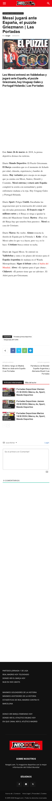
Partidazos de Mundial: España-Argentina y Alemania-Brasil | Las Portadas (40, 370)
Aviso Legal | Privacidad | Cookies (34, 793)
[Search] (48, 3)
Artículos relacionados (13, 383)
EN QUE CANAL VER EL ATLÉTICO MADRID (20, 721)
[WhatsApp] (24, 350)
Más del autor (30, 383)
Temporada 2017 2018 (11, 340)
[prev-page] (4, 425)
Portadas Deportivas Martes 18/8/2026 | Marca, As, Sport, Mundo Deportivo (30, 416)
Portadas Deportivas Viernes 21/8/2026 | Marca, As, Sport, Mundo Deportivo (30, 392)
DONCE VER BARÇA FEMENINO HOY (17, 714)
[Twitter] (18, 350)
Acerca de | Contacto (12, 793)
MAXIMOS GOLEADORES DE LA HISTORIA (20, 692)
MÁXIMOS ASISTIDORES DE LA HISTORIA (19, 696)
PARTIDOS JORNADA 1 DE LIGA (15, 670)
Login (46, 443)
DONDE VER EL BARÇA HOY (14, 678)
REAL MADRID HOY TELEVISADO (16, 674)
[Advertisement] (26, 123)
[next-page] (8, 425)
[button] (4, 3)
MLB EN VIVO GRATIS (11, 682)
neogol (7, 36)
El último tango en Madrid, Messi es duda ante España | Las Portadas (14, 368)
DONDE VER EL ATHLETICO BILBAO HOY (19, 717)
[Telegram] (30, 350)
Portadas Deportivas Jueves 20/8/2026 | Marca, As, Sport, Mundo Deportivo (30, 404)
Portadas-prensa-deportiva (23, 337)
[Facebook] (13, 350)
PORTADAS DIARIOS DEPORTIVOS (13, 13)
